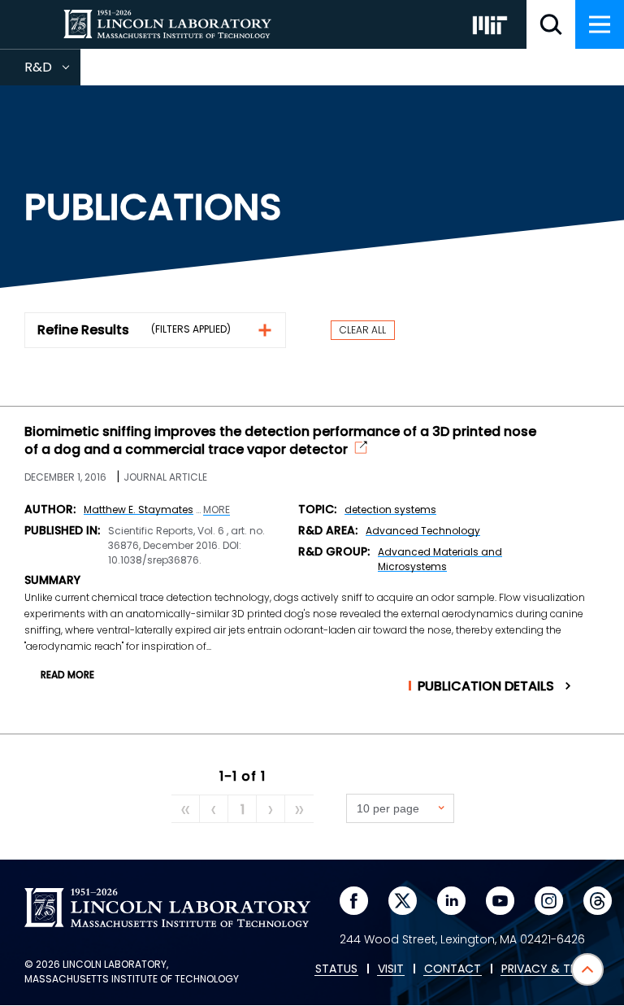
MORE (216, 510)
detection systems (390, 509)
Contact (452, 969)
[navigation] (599, 24)
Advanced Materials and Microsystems (440, 559)
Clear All (363, 330)
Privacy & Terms (550, 969)
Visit (391, 969)
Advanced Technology (423, 531)
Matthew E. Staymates (138, 509)
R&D (52, 71)
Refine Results (83, 329)
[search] (550, 24)
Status (336, 969)
